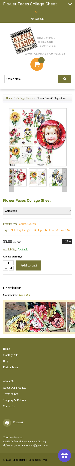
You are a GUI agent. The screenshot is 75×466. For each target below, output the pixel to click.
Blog (5, 361)
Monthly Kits (10, 355)
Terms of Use (10, 393)
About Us (8, 381)
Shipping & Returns (14, 400)
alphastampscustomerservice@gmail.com (25, 445)
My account (37, 18)
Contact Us (9, 406)
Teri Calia (24, 294)
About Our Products (14, 387)
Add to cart (29, 265)
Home (9, 98)
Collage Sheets (24, 98)
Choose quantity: (12, 256)
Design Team (10, 367)
